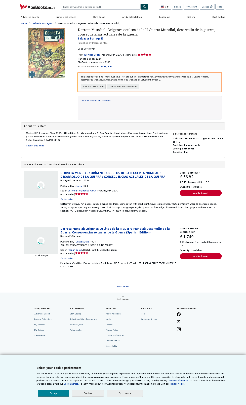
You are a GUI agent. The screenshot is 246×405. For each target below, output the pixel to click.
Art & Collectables (132, 16)
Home (24, 23)
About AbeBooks (113, 313)
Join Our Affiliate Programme (83, 319)
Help (220, 6)
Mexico (78, 185)
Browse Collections (66, 16)
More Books (123, 286)
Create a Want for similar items (123, 86)
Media (108, 319)
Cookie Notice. (71, 383)
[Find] (144, 7)
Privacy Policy (112, 330)
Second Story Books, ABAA (82, 190)
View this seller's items (93, 86)
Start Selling (218, 16)
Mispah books (75, 249)
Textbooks (164, 16)
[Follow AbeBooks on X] (179, 322)
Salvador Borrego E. (43, 23)
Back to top (123, 299)
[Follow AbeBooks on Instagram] (179, 329)
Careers (109, 324)
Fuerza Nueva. (82, 241)
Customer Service (149, 319)
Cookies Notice (113, 340)
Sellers (191, 16)
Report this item (35, 145)
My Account (191, 6)
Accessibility (111, 346)
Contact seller (66, 199)
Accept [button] (53, 393)
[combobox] (101, 7)
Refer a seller (76, 330)
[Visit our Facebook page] (179, 314)
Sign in (177, 6)
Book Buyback (76, 324)
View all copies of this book (96, 100)
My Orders (39, 330)
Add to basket (200, 192)
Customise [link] (124, 393)
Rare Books (99, 16)
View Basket (40, 335)
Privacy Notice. (177, 383)
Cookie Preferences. (178, 380)
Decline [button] (88, 393)
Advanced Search (30, 16)
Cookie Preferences (115, 335)
